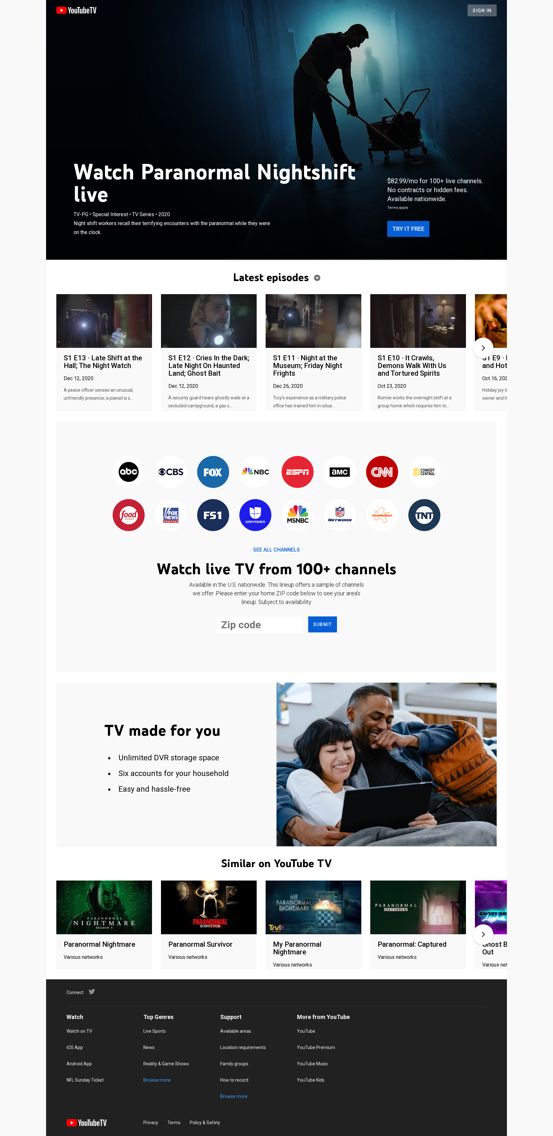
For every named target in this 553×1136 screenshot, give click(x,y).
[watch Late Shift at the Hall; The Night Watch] (104, 321)
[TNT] (424, 515)
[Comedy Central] (424, 472)
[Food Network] (129, 515)
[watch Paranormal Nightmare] (104, 908)
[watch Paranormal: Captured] (418, 908)
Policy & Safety (205, 1122)
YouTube (306, 1031)
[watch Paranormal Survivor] (209, 908)
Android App (79, 1063)
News (149, 1047)
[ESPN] (297, 472)
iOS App (75, 1047)
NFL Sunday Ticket (85, 1080)
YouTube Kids (311, 1080)
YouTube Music (312, 1063)
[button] (483, 348)
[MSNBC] (297, 515)
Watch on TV (79, 1031)
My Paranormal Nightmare (297, 948)
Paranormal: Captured (412, 944)
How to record (234, 1080)
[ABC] (129, 472)
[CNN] (382, 472)
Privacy (150, 1122)
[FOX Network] (213, 472)
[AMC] (340, 472)
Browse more (157, 1080)
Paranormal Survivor (200, 944)
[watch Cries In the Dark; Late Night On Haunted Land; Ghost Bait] (209, 321)
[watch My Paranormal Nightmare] (313, 908)
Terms (173, 1122)
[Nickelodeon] (382, 515)
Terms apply (397, 208)
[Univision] (255, 515)
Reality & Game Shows (166, 1063)
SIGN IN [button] (482, 10)
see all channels (276, 550)
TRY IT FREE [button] (408, 228)
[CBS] (171, 472)
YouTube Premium (316, 1047)
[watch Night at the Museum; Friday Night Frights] (313, 321)
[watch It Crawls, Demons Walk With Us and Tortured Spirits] (418, 321)
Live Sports (154, 1031)
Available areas (235, 1031)
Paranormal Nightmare (99, 944)
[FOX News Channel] (171, 515)
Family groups (234, 1063)
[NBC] (255, 472)
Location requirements (243, 1047)
